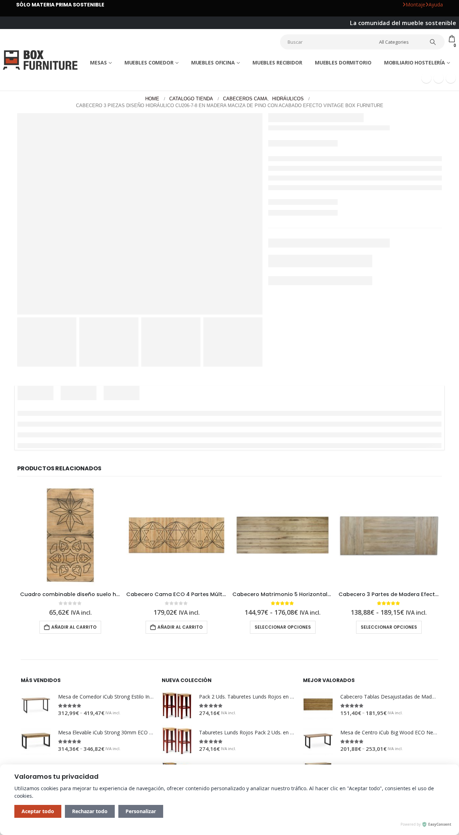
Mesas (98, 172)
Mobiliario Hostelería (414, 172)
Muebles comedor (149, 172)
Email (302, 343)
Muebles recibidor (277, 172)
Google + (288, 343)
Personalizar (141, 811)
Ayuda (436, 4)
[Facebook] (426, 188)
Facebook (273, 343)
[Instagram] (451, 188)
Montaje (415, 4)
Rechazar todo (90, 811)
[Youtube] (439, 188)
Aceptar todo (38, 811)
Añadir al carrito (291, 329)
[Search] (432, 42)
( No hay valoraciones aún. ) (300, 273)
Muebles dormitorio (343, 172)
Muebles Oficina (213, 172)
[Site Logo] (39, 114)
